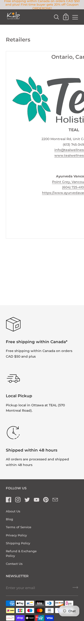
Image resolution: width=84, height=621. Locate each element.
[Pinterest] (45, 499)
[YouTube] (36, 499)
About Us (13, 511)
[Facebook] (8, 499)
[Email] (55, 499)
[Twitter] (27, 499)
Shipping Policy (18, 543)
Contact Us (14, 564)
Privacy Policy (16, 535)
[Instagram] (17, 499)
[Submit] (75, 589)
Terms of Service (18, 527)
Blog (9, 519)
